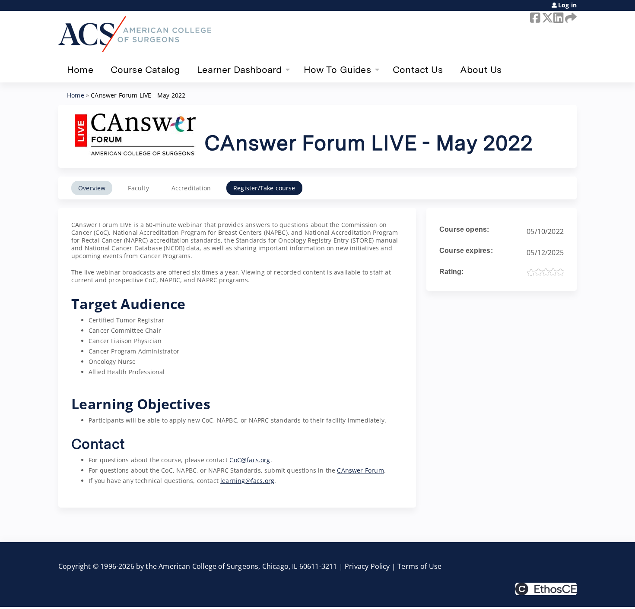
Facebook (534, 18)
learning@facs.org (247, 480)
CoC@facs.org (249, 460)
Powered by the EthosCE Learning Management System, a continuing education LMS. (546, 589)
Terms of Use (419, 566)
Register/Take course (264, 188)
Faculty (138, 188)
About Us (481, 69)
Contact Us (418, 69)
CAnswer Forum (360, 470)
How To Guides (337, 69)
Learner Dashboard (239, 69)
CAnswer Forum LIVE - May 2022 (138, 95)
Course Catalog (145, 69)
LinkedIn (557, 18)
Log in (567, 5)
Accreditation (191, 188)
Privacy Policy (367, 566)
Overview (91, 188)
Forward (569, 18)
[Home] (134, 34)
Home (80, 69)
